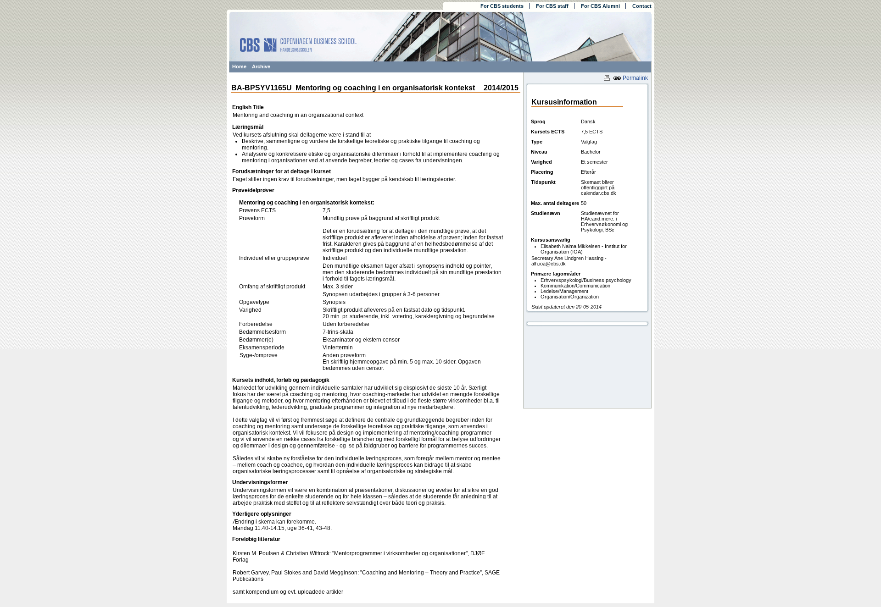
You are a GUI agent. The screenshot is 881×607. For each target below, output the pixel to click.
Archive (261, 66)
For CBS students (502, 6)
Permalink (634, 78)
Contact (642, 6)
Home (239, 66)
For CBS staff (552, 6)
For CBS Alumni (600, 6)
